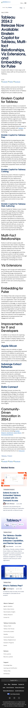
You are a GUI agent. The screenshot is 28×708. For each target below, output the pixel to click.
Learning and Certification (10, 668)
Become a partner (8, 656)
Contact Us (6, 617)
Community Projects (9, 637)
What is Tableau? (9, 603)
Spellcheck (10, 433)
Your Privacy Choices (15, 694)
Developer (14, 684)
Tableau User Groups (9, 628)
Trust (5, 684)
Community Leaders (9, 631)
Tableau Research (8, 614)
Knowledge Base (8, 665)
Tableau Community (10, 623)
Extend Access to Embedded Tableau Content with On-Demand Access (12, 497)
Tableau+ (21, 128)
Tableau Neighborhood (10, 640)
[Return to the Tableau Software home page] (6, 1)
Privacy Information (19, 687)
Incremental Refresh (7, 434)
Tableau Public (7, 626)
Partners (6, 651)
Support (6, 662)
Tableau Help (7, 671)
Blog (7, 7)
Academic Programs (9, 642)
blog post (21, 451)
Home (3, 7)
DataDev (6, 634)
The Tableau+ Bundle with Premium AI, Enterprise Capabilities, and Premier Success (13, 539)
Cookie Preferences (19, 690)
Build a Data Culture (9, 609)
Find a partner (7, 654)
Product (9, 456)
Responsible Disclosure (8, 690)
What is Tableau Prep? (13, 585)
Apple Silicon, (17, 433)
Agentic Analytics (8, 606)
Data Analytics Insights (9, 612)
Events (5, 645)
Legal (4, 687)
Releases (10, 7)
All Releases (7, 673)
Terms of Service (10, 687)
